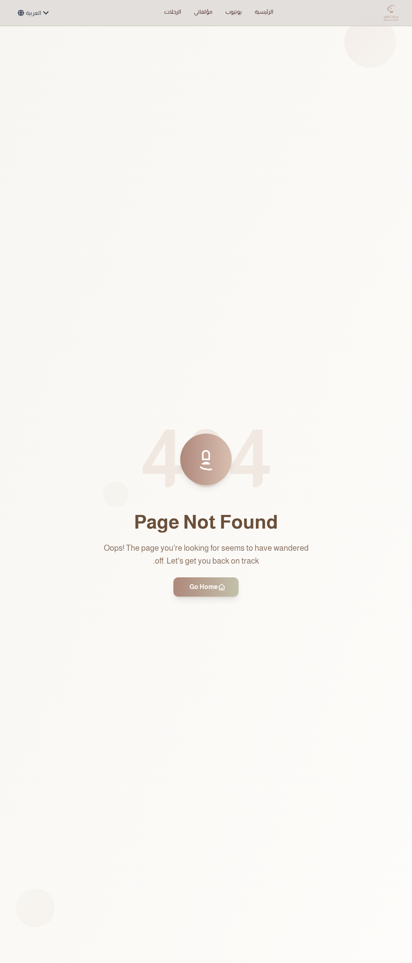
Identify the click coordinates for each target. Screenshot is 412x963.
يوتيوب (233, 11)
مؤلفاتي (203, 11)
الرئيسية (264, 11)
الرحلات (172, 11)
